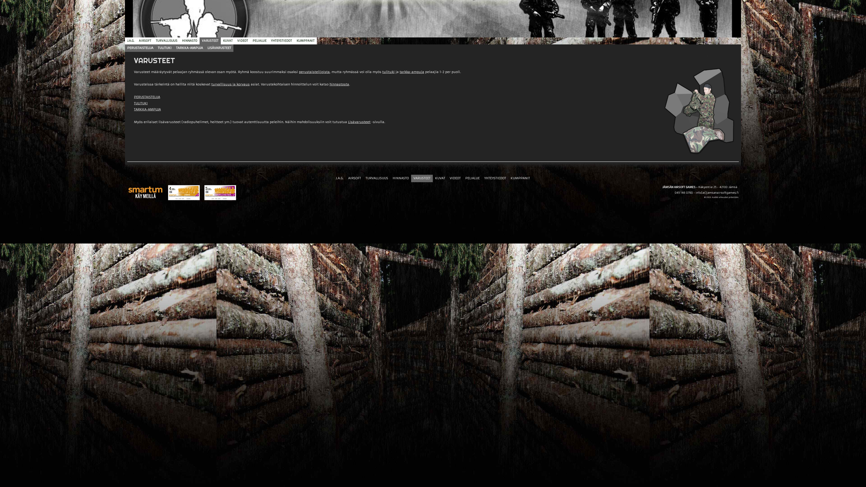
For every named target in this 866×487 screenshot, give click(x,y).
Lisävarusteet (359, 122)
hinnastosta (339, 84)
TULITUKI (141, 103)
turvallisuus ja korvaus (230, 84)
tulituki (388, 72)
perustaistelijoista (314, 72)
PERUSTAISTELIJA (147, 97)
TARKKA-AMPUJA (147, 109)
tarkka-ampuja (412, 72)
